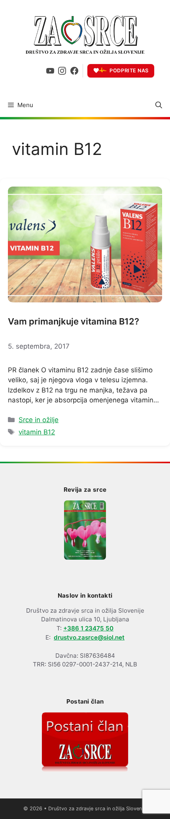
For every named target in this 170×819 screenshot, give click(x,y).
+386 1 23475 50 (88, 628)
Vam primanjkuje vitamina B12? (73, 321)
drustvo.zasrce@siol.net (89, 637)
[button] (158, 105)
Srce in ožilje (39, 420)
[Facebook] (74, 71)
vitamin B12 (37, 432)
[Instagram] (62, 71)
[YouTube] (50, 71)
